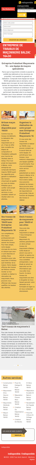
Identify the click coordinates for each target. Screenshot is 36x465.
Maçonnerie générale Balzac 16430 (7, 406)
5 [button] (21, 365)
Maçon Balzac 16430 (5, 415)
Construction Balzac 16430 (7, 385)
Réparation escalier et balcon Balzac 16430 (30, 395)
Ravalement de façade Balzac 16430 (30, 406)
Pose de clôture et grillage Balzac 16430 (30, 417)
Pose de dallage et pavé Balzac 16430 (18, 387)
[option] (18, 333)
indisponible (27, 2)
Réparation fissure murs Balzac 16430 (18, 399)
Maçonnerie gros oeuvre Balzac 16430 (7, 395)
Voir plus (18, 435)
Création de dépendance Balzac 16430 (19, 411)
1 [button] (14, 365)
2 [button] (16, 365)
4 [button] (19, 365)
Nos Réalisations (8, 9)
